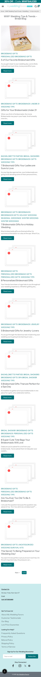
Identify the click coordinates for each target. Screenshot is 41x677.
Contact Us (5, 589)
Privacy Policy (7, 637)
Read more (7, 71)
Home (2, 11)
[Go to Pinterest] (29, 666)
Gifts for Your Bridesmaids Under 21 (19, 110)
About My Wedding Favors (12, 615)
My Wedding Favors (23, 674)
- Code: (20, 1)
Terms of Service (8, 647)
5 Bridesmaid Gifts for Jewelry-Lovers (20, 330)
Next (17, 573)
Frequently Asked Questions (13, 633)
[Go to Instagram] (20, 666)
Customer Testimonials (11, 618)
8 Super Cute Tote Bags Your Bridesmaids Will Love (15, 441)
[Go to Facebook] (13, 666)
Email (3, 596)
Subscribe (32, 656)
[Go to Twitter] (25, 666)
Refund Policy (7, 640)
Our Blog (5, 621)
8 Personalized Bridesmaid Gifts (17, 280)
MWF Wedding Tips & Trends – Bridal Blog (16, 11)
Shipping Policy (7, 643)
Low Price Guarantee (10, 625)
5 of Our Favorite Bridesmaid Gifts (18, 59)
